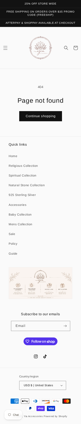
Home (13, 156)
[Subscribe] (65, 326)
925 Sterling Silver (22, 195)
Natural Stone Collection (27, 185)
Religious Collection (23, 165)
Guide (13, 253)
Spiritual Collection (23, 175)
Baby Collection (20, 214)
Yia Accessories (34, 416)
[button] (5, 48)
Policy (13, 243)
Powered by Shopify (55, 416)
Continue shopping (41, 116)
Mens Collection (20, 224)
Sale (12, 234)
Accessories (18, 204)
